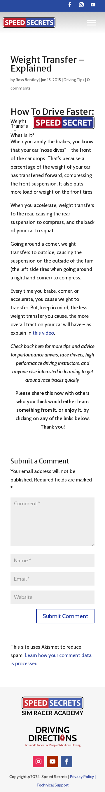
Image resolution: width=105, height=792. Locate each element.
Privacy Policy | (83, 776)
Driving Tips (74, 79)
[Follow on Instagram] (81, 4)
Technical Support (52, 785)
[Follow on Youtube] (93, 4)
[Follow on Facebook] (69, 4)
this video (43, 333)
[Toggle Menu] (91, 22)
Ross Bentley (27, 79)
